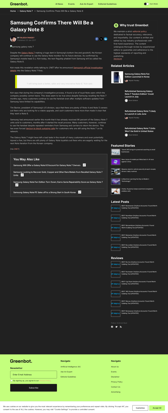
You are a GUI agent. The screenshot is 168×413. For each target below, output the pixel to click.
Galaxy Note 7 (26, 11)
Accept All (157, 408)
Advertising (115, 392)
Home (13, 11)
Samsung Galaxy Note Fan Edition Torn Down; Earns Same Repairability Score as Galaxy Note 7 (58, 182)
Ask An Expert (86, 4)
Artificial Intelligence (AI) (71, 367)
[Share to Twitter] (101, 39)
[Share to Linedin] (105, 39)
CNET (16, 149)
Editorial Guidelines (107, 4)
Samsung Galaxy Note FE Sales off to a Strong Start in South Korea (44, 192)
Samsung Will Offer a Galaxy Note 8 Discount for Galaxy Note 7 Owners (47, 165)
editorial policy (140, 31)
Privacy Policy (45, 381)
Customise (140, 408)
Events (71, 4)
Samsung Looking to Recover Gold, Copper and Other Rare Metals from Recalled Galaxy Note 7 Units (57, 173)
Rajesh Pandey (27, 38)
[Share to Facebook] (97, 39)
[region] (84, 407)
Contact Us (115, 387)
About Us (115, 367)
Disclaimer (115, 377)
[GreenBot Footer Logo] (21, 361)
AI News (59, 4)
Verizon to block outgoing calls (40, 128)
